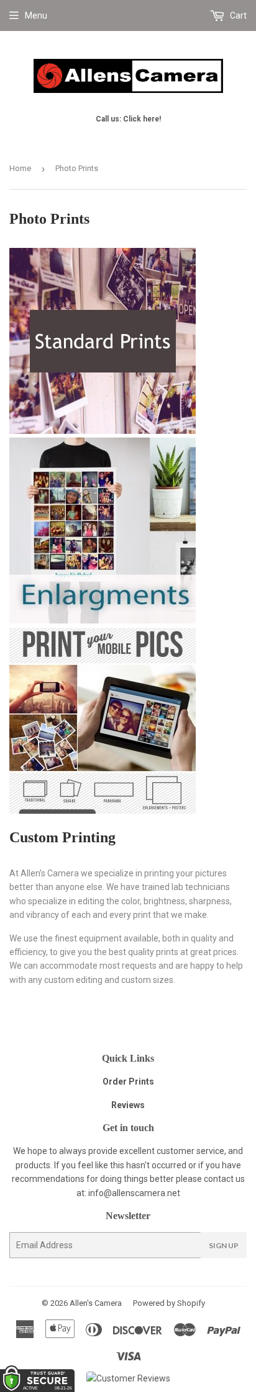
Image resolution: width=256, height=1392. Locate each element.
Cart (237, 15)
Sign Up (224, 1245)
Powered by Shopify (169, 1303)
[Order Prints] (102, 431)
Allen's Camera (96, 1303)
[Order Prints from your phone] (102, 811)
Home (20, 168)
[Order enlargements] (102, 620)
